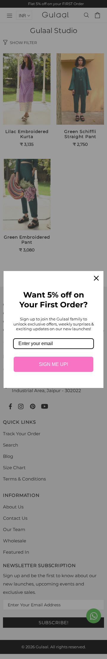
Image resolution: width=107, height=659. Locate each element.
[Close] (96, 278)
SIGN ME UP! (53, 364)
